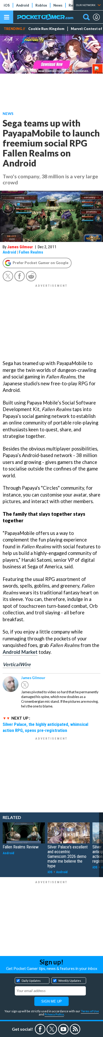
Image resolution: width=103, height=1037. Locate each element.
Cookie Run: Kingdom (46, 29)
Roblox (41, 5)
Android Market (20, 652)
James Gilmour (20, 247)
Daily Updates (31, 980)
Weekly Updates (69, 980)
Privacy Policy (54, 1014)
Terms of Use (90, 1011)
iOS (7, 5)
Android (22, 5)
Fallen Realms (31, 252)
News (57, 5)
